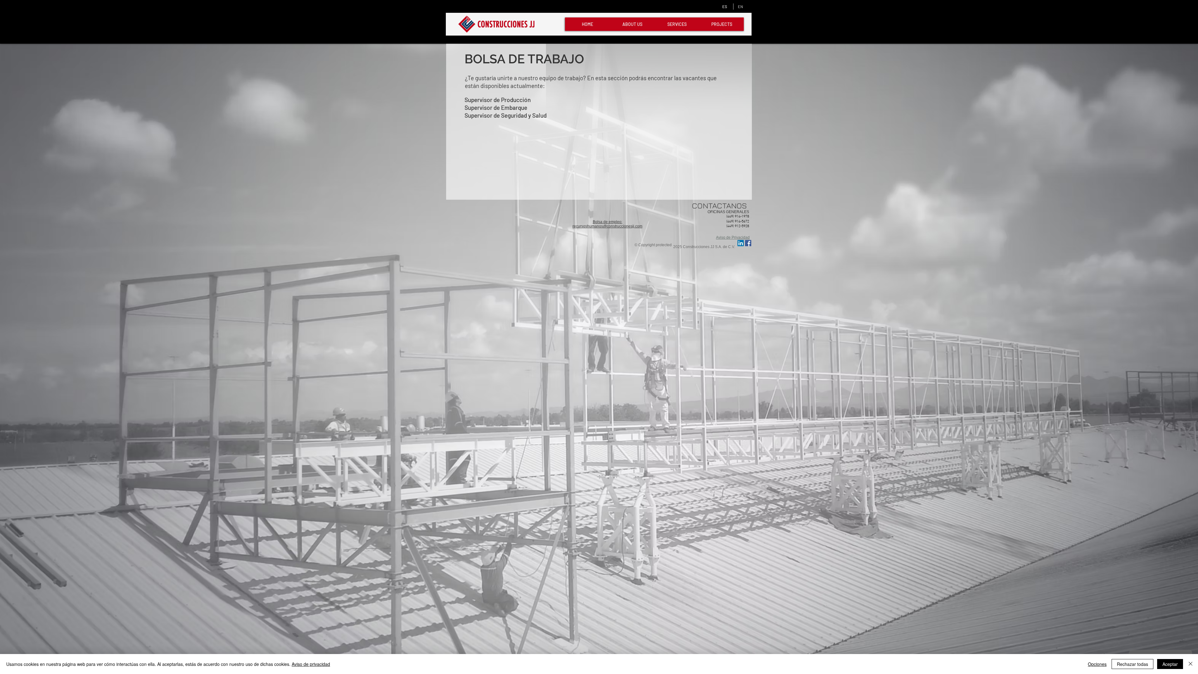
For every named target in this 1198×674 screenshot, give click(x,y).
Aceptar (1170, 664)
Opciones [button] (1097, 664)
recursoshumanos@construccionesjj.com (607, 226)
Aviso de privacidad (311, 664)
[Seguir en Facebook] (748, 243)
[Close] (1190, 664)
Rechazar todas (1132, 664)
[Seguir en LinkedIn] (741, 243)
